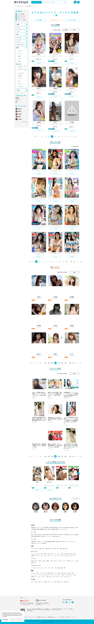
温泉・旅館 (62, 567)
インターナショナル (63, 555)
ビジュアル (19, 37)
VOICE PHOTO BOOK (60, 541)
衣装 (17, 34)
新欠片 (45, 529)
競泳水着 (48, 548)
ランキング (18, 99)
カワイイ (67, 560)
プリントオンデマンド (70, 541)
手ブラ (34, 581)
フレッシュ (42, 555)
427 (58, 363)
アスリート (20, 83)
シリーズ (18, 31)
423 (45, 363)
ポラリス (39, 543)
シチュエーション (20, 44)
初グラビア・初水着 (44, 581)
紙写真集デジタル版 (35, 541)
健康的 (34, 555)
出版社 (18, 24)
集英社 (67, 527)
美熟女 (49, 560)
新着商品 (17, 97)
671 (73, 456)
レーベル (18, 27)
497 (62, 456)
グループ (47, 567)
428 (62, 363)
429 (65, 363)
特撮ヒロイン (21, 75)
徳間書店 (42, 529)
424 (48, 363)
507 (73, 363)
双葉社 (56, 529)
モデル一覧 (24, 121)
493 (48, 456)
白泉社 (49, 529)
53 (74, 261)
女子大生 (20, 64)
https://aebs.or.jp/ (29, 610)
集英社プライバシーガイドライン (29, 617)
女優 (19, 56)
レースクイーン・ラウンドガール (22, 67)
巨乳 (44, 553)
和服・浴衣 (64, 548)
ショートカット (59, 553)
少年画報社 (33, 529)
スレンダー (35, 553)
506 (70, 363)
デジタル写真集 (21, 14)
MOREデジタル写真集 (63, 534)
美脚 (67, 553)
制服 (42, 548)
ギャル (72, 555)
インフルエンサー (21, 73)
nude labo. (44, 543)
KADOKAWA (45, 527)
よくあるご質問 (61, 617)
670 (70, 456)
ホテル (54, 567)
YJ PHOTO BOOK (45, 534)
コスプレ (35, 548)
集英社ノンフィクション (47, 536)
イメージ (18, 41)
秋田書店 (33, 527)
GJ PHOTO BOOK (54, 534)
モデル (20, 58)
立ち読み (39, 63)
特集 (16, 101)
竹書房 (38, 529)
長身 (73, 553)
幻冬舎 (64, 527)
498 (65, 456)
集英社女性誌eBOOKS (36, 536)
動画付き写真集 (51, 541)
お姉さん (42, 560)
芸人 (52, 576)
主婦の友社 (72, 527)
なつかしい (58, 560)
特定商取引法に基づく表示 (41, 617)
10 (66, 261)
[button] (78, 473)
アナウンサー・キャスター (22, 70)
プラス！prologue (44, 541)
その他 (18, 90)
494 (52, 456)
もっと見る (75, 498)
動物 (60, 581)
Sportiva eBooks (56, 536)
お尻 (50, 553)
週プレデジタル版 (21, 16)
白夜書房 (53, 529)
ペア (33, 567)
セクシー (75, 560)
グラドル (35, 573)
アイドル (20, 53)
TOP (15, 6)
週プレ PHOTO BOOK (36, 534)
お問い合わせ (67, 617)
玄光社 (60, 527)
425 (52, 363)
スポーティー (51, 555)
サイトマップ (74, 617)
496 (58, 456)
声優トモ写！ (34, 543)
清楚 (34, 562)
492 (45, 456)
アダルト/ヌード (21, 86)
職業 (17, 47)
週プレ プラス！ (21, 17)
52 (71, 261)
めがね (56, 548)
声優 (19, 61)
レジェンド (20, 78)
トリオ (40, 567)
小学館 (76, 527)
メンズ (54, 581)
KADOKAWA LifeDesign (54, 527)
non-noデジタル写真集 (73, 534)
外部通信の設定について (52, 617)
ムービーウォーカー (63, 529)
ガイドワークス (39, 527)
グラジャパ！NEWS (22, 19)
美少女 (34, 560)
